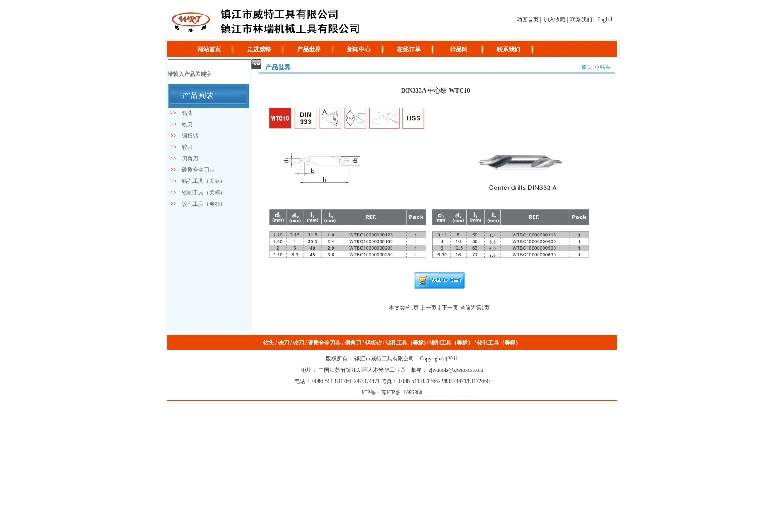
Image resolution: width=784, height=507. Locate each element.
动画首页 (528, 19)
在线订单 (409, 49)
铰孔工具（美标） (200, 204)
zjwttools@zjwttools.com (455, 370)
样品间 (459, 49)
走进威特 (259, 49)
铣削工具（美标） (200, 192)
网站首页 (209, 49)
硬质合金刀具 (195, 170)
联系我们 (581, 19)
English (605, 19)
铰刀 (184, 147)
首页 (586, 67)
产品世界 (309, 49)
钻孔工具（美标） (200, 181)
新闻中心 (359, 49)
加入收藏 (554, 19)
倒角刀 (187, 158)
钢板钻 (187, 136)
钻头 (184, 113)
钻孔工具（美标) (406, 343)
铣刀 (184, 124)
